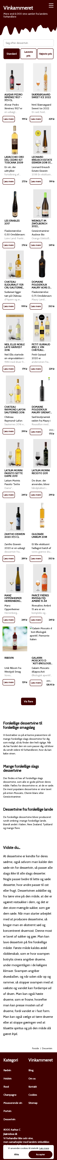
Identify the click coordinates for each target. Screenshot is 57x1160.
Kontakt (32, 1086)
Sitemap (33, 1102)
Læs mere (9, 119)
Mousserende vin (12, 1102)
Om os (32, 1078)
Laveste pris (28, 53)
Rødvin (7, 1070)
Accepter (40, 1154)
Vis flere (28, 701)
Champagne (9, 1094)
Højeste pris (45, 53)
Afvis (16, 1154)
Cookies (32, 1094)
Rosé (6, 1086)
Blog (30, 1070)
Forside (35, 1048)
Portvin (7, 1111)
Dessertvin (9, 1119)
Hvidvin (7, 1078)
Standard (12, 53)
